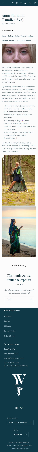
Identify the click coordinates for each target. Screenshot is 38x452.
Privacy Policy (10, 331)
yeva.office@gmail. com (14, 358)
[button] (2, 2)
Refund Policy (9, 336)
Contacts (8, 316)
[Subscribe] (31, 299)
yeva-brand (17, 442)
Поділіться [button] (8, 30)
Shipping (7, 326)
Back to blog (20, 265)
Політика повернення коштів (22, 445)
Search (7, 321)
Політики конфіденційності (20, 448)
